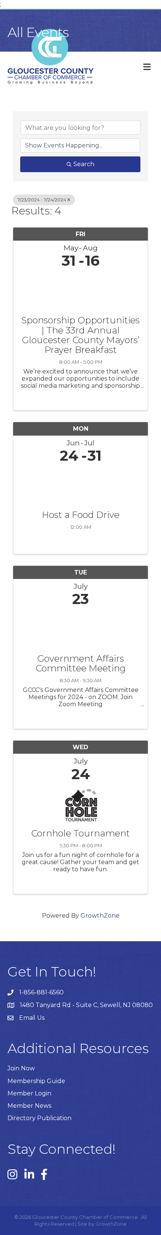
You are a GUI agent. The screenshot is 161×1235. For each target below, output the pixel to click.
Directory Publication (39, 1118)
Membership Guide (36, 1081)
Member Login (29, 1093)
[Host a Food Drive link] (80, 485)
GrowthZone (99, 915)
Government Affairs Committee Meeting (81, 664)
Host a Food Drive (80, 515)
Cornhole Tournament (80, 833)
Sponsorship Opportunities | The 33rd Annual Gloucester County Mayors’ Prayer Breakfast (80, 335)
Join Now (21, 1068)
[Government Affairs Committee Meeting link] (80, 628)
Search (83, 164)
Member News (29, 1105)
